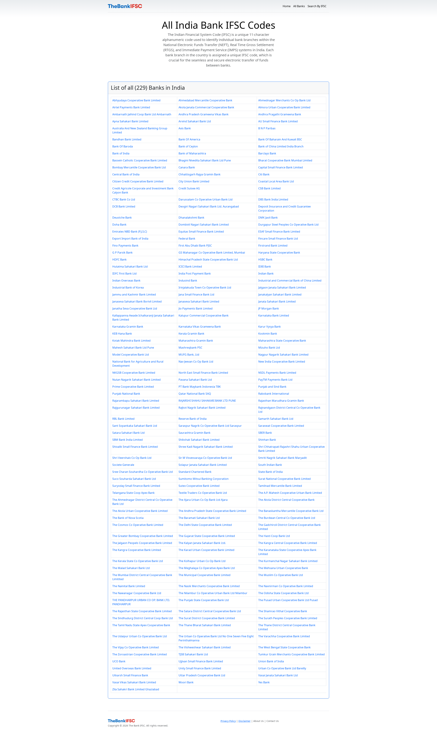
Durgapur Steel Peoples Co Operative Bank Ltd (288, 224)
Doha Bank (119, 224)
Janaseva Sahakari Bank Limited (199, 301)
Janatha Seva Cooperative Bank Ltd (134, 308)
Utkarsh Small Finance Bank (130, 675)
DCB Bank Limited (123, 206)
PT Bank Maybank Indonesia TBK (200, 387)
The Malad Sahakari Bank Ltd (131, 568)
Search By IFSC (317, 6)
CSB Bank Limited (269, 188)
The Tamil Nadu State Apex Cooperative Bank (141, 625)
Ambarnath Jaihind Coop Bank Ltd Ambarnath (141, 114)
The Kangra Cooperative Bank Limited (136, 550)
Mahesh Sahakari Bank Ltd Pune (133, 347)
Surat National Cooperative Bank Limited (284, 479)
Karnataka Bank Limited (273, 315)
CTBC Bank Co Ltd (123, 199)
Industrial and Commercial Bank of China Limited (289, 280)
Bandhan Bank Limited (126, 139)
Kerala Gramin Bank (191, 333)
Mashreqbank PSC (190, 347)
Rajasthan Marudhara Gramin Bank (281, 400)
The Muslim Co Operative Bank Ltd (280, 575)
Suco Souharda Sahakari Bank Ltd (134, 479)
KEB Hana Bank (122, 333)
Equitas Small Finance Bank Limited (201, 231)
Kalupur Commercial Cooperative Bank (204, 315)
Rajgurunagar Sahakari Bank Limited (136, 407)
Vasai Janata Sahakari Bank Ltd (278, 675)
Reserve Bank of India (193, 419)
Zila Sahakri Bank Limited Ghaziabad (135, 689)
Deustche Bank (122, 217)
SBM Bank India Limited (127, 440)
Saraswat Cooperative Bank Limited (281, 426)
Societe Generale (123, 465)
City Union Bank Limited (194, 181)
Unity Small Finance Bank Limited (200, 668)
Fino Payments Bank (125, 245)
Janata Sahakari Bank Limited (277, 301)
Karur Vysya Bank (269, 326)
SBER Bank (265, 433)
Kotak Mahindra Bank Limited (131, 340)
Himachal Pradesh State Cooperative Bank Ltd (208, 259)
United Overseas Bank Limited (131, 668)
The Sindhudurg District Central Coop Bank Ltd (142, 618)
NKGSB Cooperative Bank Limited (133, 373)
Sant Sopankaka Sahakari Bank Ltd (134, 426)
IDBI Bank (264, 266)
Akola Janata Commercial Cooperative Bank (206, 107)
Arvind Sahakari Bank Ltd (195, 121)
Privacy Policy (228, 721)
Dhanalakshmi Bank (191, 217)
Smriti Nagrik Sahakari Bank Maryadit (282, 458)
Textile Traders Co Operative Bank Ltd (203, 493)
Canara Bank (187, 167)
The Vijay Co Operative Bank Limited (135, 647)
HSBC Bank (265, 259)
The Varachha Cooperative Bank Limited (284, 636)
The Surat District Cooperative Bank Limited (207, 618)
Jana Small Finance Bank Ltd (196, 294)
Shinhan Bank (267, 440)
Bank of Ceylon (188, 146)
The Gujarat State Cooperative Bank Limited (207, 536)
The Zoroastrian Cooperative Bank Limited (139, 654)
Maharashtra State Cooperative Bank (282, 340)
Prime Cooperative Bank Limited (133, 387)
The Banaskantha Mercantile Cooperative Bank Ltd (290, 511)
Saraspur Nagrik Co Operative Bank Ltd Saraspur (210, 426)
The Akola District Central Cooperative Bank (286, 500)
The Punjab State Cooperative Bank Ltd (204, 600)
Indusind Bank (188, 280)
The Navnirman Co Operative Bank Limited (285, 586)
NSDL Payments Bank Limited (277, 373)
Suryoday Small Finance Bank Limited (136, 486)
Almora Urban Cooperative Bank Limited (284, 107)
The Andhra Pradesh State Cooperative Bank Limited (212, 511)
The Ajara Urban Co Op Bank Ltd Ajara (203, 500)
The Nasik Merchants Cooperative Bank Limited (209, 586)
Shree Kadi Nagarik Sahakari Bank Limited (206, 447)
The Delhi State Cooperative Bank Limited (205, 525)
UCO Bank (118, 661)
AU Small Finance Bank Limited (278, 121)
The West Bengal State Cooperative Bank (284, 647)
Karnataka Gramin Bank (127, 326)
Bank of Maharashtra (192, 153)
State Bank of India (270, 472)
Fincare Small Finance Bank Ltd (278, 238)
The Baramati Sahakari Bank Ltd (199, 518)
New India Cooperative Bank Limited (281, 361)
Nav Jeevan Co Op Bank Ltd (196, 361)
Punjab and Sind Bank (272, 387)
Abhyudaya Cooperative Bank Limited (136, 100)
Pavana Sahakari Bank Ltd (195, 380)
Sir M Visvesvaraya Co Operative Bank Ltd (205, 458)
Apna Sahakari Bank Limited (130, 121)
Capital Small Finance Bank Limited (280, 167)
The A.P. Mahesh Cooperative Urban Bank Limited (290, 493)
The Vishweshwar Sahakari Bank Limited (205, 647)
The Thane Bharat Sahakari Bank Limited (205, 625)
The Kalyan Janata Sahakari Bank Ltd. (202, 543)
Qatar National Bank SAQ (195, 393)
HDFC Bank (119, 259)
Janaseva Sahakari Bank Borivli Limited (137, 301)
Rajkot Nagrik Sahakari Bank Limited (202, 407)
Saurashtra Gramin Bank (194, 433)
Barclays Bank (267, 153)
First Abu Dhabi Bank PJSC (195, 245)
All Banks (299, 6)
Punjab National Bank (126, 393)
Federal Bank (187, 238)
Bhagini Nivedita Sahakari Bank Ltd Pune (205, 160)
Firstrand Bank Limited (272, 245)
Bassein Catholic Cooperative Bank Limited (139, 160)
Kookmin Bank (267, 333)
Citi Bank (264, 174)
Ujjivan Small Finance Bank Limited (201, 661)
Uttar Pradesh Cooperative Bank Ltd (202, 675)
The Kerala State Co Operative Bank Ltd (137, 561)
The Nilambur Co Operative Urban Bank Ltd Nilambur (213, 593)
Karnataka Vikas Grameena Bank (200, 326)
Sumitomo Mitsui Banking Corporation (204, 479)
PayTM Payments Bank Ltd (275, 380)
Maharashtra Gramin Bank (196, 340)
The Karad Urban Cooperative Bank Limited (206, 550)
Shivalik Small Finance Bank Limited (135, 447)
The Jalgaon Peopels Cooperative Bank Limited (142, 543)
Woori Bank (186, 682)
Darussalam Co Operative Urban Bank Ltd (205, 199)
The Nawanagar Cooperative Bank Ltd (136, 593)
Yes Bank (264, 682)
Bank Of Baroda (122, 146)
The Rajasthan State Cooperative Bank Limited (142, 611)
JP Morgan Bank (268, 308)
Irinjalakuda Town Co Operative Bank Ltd (205, 287)
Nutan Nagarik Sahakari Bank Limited (136, 380)
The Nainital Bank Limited (128, 586)
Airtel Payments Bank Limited (131, 107)
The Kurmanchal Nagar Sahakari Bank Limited (288, 561)
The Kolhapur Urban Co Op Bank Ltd (202, 561)
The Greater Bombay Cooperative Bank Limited (142, 536)
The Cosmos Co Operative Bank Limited (137, 525)
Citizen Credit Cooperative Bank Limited (137, 181)
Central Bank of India (125, 174)
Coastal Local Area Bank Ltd (276, 181)
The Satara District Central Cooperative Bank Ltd (210, 611)
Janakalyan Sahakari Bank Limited (279, 294)
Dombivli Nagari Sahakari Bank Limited (204, 224)
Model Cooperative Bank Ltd (130, 354)
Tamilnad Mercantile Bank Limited (280, 486)
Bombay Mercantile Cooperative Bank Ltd (139, 167)
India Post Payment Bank (195, 273)
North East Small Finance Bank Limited (203, 373)
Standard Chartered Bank (195, 472)
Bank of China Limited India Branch (281, 146)
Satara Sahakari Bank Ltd (128, 433)
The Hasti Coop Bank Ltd (274, 536)
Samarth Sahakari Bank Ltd (275, 419)
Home (287, 6)
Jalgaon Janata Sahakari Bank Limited (282, 287)
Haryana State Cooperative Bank (279, 252)
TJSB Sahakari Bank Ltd (193, 654)
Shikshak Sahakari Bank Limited (199, 440)
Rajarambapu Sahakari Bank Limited (135, 400)
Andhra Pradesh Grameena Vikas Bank (204, 114)
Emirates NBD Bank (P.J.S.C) (129, 231)
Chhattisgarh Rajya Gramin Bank (200, 174)
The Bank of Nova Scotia (128, 518)
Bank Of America (189, 139)
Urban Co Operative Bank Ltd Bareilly (282, 668)
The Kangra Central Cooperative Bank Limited (287, 543)
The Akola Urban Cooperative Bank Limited (140, 511)
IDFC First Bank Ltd (124, 273)
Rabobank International (273, 393)
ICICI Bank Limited (190, 266)
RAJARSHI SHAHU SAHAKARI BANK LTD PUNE (207, 400)
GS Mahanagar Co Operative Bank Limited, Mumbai (212, 252)
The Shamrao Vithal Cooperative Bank (282, 611)
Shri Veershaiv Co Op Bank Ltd (131, 458)
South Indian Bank (270, 465)
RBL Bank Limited (123, 419)
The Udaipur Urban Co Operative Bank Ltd (139, 636)
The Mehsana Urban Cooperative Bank (283, 568)
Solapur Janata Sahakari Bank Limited (203, 465)
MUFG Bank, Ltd (189, 354)
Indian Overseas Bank (126, 280)
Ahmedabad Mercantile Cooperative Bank (205, 100)
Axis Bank (185, 128)
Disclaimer (244, 721)
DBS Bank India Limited (273, 199)
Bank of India (120, 153)
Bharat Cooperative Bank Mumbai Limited (285, 160)
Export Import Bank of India (130, 238)
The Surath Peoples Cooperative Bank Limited (287, 618)
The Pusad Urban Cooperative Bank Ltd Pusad (288, 600)
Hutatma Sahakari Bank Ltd (130, 266)
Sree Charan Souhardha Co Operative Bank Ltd (142, 472)
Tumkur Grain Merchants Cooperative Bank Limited (291, 654)
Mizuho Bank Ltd (269, 347)
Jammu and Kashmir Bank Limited (134, 294)
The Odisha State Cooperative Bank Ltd (283, 593)
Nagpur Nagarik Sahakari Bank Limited (283, 354)
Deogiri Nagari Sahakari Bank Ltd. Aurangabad (209, 206)
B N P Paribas (267, 128)
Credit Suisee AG (189, 188)
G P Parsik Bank (122, 252)
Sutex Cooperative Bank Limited (199, 486)
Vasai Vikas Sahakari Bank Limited (134, 682)
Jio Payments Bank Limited (196, 308)
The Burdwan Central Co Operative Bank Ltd (286, 518)
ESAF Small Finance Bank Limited (279, 231)
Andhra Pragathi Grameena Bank (279, 114)
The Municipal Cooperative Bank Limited (204, 575)
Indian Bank (266, 273)
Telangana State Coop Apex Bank (133, 493)
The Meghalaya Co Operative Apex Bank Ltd (207, 568)
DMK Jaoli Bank (268, 217)
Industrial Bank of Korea (128, 287)
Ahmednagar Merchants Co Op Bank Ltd (284, 100)
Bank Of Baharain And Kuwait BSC (280, 139)
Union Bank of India (271, 661)
